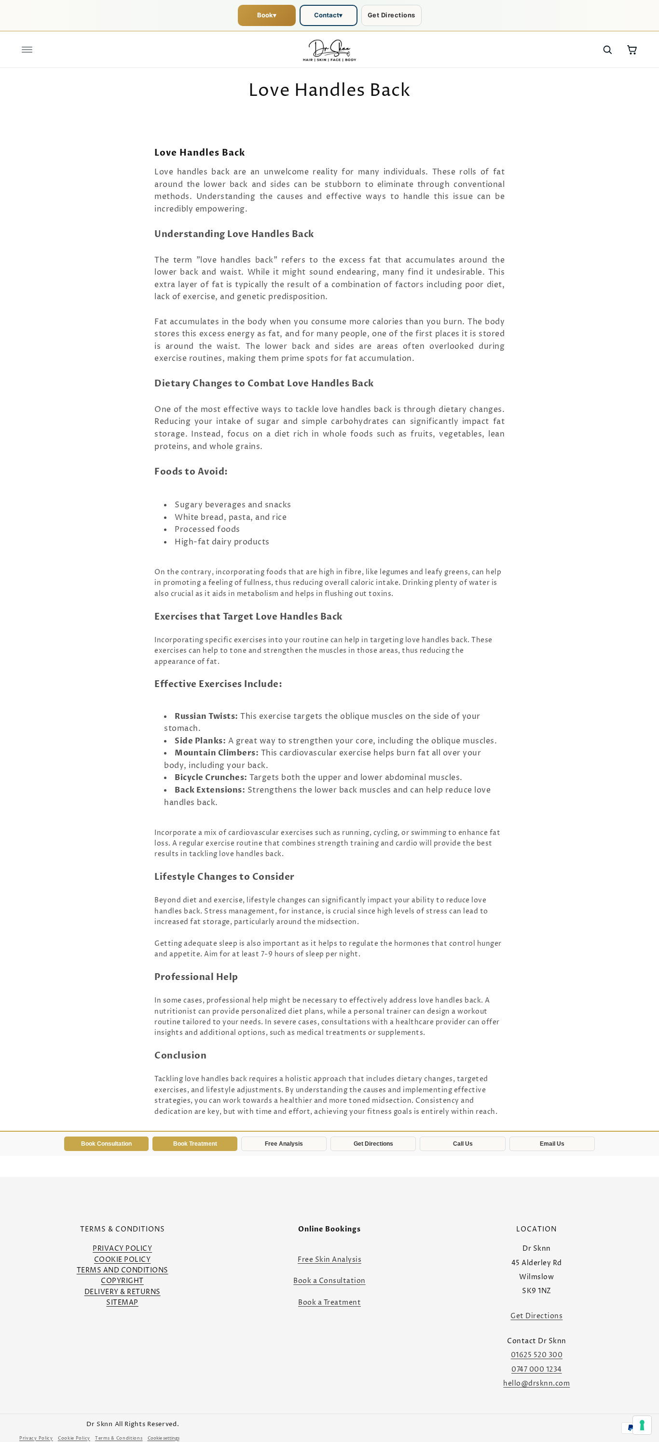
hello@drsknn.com (536, 1383)
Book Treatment (195, 1143)
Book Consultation (106, 1143)
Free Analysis (284, 1143)
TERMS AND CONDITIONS (122, 1270)
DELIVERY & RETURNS (122, 1291)
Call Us (463, 1143)
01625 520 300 (537, 1355)
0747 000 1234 (536, 1369)
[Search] (607, 49)
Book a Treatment (329, 1302)
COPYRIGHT (122, 1280)
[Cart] (632, 49)
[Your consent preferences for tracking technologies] (642, 1425)
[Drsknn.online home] (329, 49)
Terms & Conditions (119, 1438)
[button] (27, 49)
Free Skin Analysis (329, 1259)
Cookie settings (163, 1438)
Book (266, 15)
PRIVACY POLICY (122, 1248)
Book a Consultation (329, 1280)
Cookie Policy (74, 1438)
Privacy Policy (36, 1438)
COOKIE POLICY (122, 1259)
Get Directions (391, 15)
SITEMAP (122, 1302)
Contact (328, 15)
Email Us (552, 1143)
